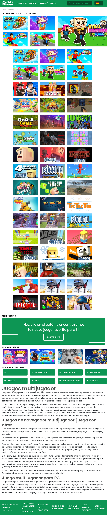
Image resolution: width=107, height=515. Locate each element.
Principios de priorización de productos (28, 507)
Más (52, 3)
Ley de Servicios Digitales (86, 507)
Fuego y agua (69, 372)
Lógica (32, 3)
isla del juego (41, 372)
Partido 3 (43, 3)
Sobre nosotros (100, 507)
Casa (4, 9)
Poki (37, 381)
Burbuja (11, 381)
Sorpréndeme (53, 337)
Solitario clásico (71, 381)
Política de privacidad (73, 507)
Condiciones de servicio (58, 507)
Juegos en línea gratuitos (43, 507)
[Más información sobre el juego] (24, 28)
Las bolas (22, 3)
